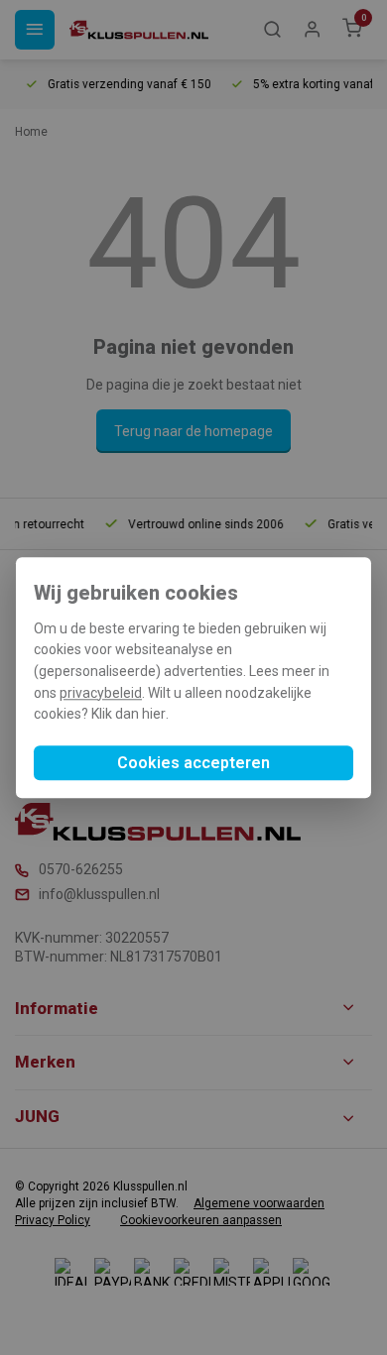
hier (154, 715)
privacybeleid (101, 693)
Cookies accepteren (193, 762)
